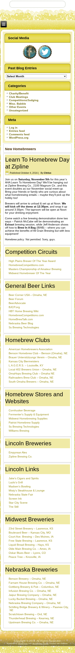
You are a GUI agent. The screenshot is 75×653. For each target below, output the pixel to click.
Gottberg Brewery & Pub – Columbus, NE (34, 586)
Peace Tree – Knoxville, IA (25, 556)
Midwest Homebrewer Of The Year (30, 273)
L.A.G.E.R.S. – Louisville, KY (26, 365)
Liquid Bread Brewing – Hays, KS (29, 544)
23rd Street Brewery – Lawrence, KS (31, 528)
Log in (13, 127)
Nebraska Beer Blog (21, 323)
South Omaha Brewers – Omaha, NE (31, 381)
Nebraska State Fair (21, 494)
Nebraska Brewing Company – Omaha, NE (35, 603)
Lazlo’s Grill (16, 482)
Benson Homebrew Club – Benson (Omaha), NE (38, 353)
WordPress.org (18, 137)
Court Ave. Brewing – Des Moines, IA (31, 536)
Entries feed (17, 130)
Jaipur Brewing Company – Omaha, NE (33, 594)
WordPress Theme (40, 643)
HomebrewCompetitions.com (26, 265)
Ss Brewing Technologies (24, 327)
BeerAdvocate (17, 303)
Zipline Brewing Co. (20, 456)
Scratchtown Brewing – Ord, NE (28, 614)
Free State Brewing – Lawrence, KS (30, 540)
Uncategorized (18, 110)
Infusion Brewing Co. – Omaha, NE (30, 590)
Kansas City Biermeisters (24, 361)
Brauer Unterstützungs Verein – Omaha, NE (35, 357)
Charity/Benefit (19, 93)
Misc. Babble (17, 103)
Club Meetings (18, 96)
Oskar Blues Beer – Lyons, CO (27, 552)
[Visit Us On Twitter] (45, 58)
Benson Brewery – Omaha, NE (27, 578)
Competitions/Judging (23, 100)
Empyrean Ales (18, 452)
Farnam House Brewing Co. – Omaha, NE (34, 582)
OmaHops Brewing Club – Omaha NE (31, 373)
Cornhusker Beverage (22, 410)
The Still (13, 506)
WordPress (23, 643)
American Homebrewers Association (30, 349)
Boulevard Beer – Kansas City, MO (30, 532)
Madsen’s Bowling (20, 486)
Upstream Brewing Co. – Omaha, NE (31, 622)
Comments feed (19, 134)
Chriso (47, 173)
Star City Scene (18, 502)
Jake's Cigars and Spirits (24, 478)
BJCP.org (14, 307)
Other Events (17, 106)
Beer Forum (16, 299)
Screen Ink (15, 498)
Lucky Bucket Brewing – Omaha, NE (31, 598)
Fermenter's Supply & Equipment (29, 414)
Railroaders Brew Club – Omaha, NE (31, 377)
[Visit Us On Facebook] (30, 58)
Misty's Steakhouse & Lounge (27, 490)
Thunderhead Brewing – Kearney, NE (31, 618)
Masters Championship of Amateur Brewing (35, 269)
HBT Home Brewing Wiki (23, 311)
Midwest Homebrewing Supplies (28, 418)
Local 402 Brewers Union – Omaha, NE (33, 369)
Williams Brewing (19, 430)
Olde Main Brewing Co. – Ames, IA (30, 548)
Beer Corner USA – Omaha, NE (28, 294)
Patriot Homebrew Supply (24, 422)
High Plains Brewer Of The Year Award (32, 261)
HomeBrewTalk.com (21, 319)
